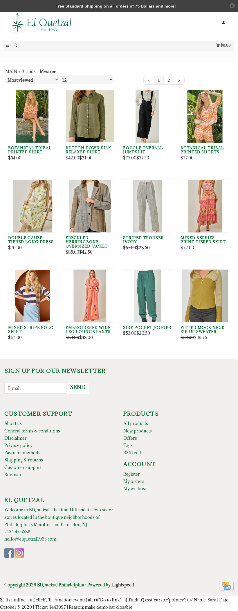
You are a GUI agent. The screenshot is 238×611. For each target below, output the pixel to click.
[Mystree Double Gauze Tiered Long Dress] (32, 206)
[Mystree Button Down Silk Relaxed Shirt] (90, 116)
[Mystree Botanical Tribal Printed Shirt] (32, 116)
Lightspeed (122, 585)
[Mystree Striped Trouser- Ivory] (147, 206)
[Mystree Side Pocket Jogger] (147, 296)
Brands (28, 71)
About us (13, 423)
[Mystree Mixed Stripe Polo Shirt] (32, 296)
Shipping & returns (23, 460)
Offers (130, 438)
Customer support (23, 467)
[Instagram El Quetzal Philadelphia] (19, 553)
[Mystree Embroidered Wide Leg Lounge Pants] (90, 296)
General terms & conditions (32, 431)
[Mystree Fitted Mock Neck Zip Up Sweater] (205, 296)
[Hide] (232, 6)
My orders (133, 481)
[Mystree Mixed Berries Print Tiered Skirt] (205, 206)
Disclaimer (15, 438)
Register (131, 474)
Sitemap (12, 474)
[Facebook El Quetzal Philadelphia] (9, 553)
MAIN (11, 71)
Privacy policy (18, 445)
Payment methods (22, 452)
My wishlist (135, 488)
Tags (128, 445)
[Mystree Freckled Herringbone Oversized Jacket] (90, 206)
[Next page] (179, 80)
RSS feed (132, 452)
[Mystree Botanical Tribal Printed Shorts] (205, 116)
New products (137, 431)
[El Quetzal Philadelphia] (62, 26)
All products (135, 423)
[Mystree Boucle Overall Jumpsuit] (147, 116)
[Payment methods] (226, 585)
